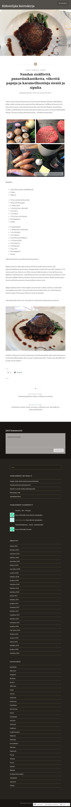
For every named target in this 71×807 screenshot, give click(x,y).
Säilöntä (12, 770)
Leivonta (12, 720)
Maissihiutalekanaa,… (22, 525)
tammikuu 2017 (15, 622)
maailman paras (15, 732)
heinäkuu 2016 (14, 645)
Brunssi (12, 682)
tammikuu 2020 (15, 561)
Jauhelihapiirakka (15, 496)
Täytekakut (13, 778)
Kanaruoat (13, 701)
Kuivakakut (13, 717)
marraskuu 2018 (15, 569)
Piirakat (12, 759)
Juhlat (28, 70)
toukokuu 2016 (14, 653)
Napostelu (13, 751)
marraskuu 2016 (15, 630)
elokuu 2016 (14, 642)
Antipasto (13, 674)
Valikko (63, 3)
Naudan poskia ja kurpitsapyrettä (20, 485)
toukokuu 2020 (14, 554)
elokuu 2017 (14, 596)
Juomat (12, 694)
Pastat (12, 755)
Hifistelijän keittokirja (18, 6)
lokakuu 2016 (14, 634)
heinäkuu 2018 (14, 577)
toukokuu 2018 (14, 584)
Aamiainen (13, 667)
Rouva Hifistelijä (34, 93)
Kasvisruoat (13, 709)
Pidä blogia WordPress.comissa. (29, 803)
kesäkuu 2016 (14, 649)
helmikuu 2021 (14, 550)
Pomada (28, 510)
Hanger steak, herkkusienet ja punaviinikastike (24, 481)
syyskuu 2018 (14, 573)
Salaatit (12, 766)
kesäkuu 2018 (14, 580)
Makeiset (13, 736)
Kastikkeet (13, 705)
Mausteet (13, 739)
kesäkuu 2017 (14, 603)
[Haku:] (35, 467)
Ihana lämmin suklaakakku (34, 515)
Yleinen (42, 70)
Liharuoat (35, 70)
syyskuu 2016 (14, 638)
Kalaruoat (13, 697)
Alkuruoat (13, 671)
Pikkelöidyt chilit (15, 492)
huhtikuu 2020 (14, 557)
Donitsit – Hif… (20, 510)
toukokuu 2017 (14, 607)
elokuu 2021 (14, 546)
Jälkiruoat (13, 686)
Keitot (12, 713)
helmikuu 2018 (14, 592)
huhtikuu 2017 (14, 611)
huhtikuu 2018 (14, 588)
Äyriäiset (12, 678)
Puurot (12, 762)
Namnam (13, 747)
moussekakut (14, 743)
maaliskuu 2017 (15, 615)
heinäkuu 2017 (14, 599)
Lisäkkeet (13, 728)
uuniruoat (13, 782)
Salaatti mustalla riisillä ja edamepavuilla (22, 489)
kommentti (58, 450)
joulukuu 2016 (14, 626)
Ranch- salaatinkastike (36, 525)
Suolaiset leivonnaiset (16, 774)
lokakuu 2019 (14, 565)
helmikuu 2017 (14, 619)
